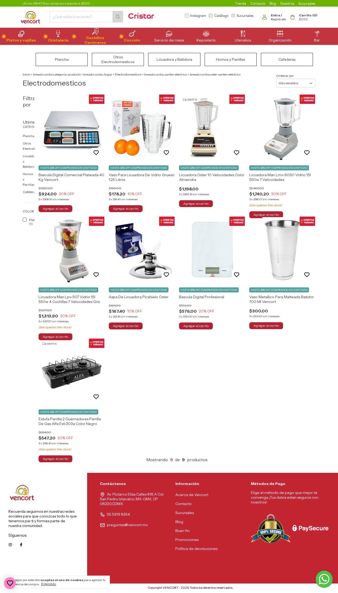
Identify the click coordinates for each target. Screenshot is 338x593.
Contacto (257, 3)
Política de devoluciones (196, 548)
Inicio (26, 74)
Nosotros (287, 3)
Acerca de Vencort (191, 494)
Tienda (240, 3)
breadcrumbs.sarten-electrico (165, 74)
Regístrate (278, 19)
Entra (275, 15)
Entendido (48, 584)
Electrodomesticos (128, 74)
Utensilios (28, 122)
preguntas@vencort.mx (127, 524)
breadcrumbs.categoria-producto (57, 74)
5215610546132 (65, 568)
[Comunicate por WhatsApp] (324, 579)
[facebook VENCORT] (21, 544)
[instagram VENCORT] (10, 544)
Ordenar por (285, 76)
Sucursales (306, 3)
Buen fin (182, 530)
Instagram (198, 15)
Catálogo (221, 15)
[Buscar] (117, 16)
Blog (272, 3)
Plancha (28, 136)
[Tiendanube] (125, 589)
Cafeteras (30, 192)
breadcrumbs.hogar (97, 74)
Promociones (187, 539)
